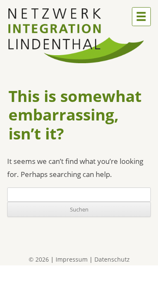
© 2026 (39, 259)
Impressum (72, 259)
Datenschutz (112, 259)
